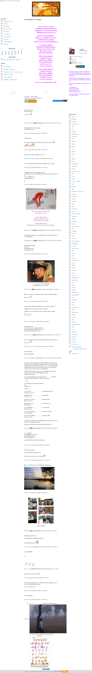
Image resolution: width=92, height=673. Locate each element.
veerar (73, 329)
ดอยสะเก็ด (74, 141)
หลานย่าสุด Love (7, 36)
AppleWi (73, 290)
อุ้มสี (28, 530)
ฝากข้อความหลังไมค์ (77, 56)
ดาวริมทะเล (29, 321)
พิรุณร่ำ (28, 301)
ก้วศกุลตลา (29, 460)
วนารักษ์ (73, 317)
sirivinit (30, 230)
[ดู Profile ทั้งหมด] (83, 53)
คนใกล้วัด (6, 23)
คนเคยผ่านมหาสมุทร (31, 158)
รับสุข (73, 228)
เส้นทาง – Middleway (8, 77)
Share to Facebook (58, 100)
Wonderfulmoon (75, 134)
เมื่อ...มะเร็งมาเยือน (8, 29)
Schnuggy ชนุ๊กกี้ (75, 294)
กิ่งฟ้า (28, 184)
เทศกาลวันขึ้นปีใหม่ (8, 41)
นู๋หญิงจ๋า (73, 144)
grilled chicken (75, 280)
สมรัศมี (73, 265)
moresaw (74, 314)
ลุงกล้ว (73, 178)
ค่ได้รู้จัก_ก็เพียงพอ (76, 324)
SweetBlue (29, 577)
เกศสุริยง (73, 267)
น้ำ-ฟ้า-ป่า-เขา (75, 344)
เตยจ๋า (73, 184)
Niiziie (73, 206)
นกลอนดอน (74, 270)
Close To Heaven (75, 248)
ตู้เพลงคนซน (74, 119)
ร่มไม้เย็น (73, 219)
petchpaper (74, 121)
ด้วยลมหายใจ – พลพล (8, 74)
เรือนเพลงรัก (6, 21)
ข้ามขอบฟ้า (74, 196)
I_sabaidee (74, 231)
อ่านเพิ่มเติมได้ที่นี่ (57, 671)
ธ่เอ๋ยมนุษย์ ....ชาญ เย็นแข (9, 69)
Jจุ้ (72, 282)
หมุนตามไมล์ (74, 299)
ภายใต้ (73, 304)
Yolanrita (73, 275)
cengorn (73, 258)
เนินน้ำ (28, 167)
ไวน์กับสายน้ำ (74, 166)
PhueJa (73, 146)
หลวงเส (28, 590)
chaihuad (74, 287)
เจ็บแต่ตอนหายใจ (75, 277)
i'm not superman (75, 226)
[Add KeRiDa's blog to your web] (80, 348)
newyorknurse (75, 334)
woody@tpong (75, 243)
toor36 (31, 240)
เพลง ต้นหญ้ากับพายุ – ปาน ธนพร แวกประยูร (13, 72)
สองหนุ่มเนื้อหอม (75, 260)
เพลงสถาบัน (6, 39)
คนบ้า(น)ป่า (74, 341)
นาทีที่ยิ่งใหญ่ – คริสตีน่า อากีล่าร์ (10, 79)
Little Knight (74, 221)
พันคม (73, 236)
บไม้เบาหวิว (74, 321)
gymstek (73, 253)
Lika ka (73, 319)
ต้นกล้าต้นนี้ (74, 209)
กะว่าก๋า (28, 568)
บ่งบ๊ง (73, 250)
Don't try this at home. (31, 346)
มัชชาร (31, 123)
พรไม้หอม (74, 339)
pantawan (74, 336)
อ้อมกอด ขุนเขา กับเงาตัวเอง (77, 191)
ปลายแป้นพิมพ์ (30, 357)
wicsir (73, 297)
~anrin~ (73, 272)
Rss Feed (74, 59)
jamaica (73, 116)
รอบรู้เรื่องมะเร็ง (7, 26)
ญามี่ (28, 428)
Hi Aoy (73, 255)
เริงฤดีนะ (29, 289)
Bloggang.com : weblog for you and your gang (10, 0)
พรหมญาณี (74, 131)
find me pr (74, 246)
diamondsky (29, 334)
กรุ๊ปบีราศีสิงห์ (74, 292)
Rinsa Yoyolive (75, 307)
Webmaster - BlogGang (77, 346)
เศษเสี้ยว (28, 253)
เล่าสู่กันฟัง (6, 44)
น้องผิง (73, 302)
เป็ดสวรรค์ (74, 158)
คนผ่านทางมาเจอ (75, 124)
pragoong (74, 194)
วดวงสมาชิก (6, 31)
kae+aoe (73, 262)
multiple (28, 149)
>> (22, 48)
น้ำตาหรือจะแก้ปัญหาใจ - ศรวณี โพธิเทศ (12, 59)
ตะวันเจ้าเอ (74, 233)
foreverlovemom (75, 312)
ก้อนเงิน (73, 285)
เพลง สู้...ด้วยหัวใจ (7, 66)
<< (1, 48)
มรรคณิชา (74, 238)
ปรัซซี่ (73, 327)
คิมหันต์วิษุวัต (74, 332)
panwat (28, 133)
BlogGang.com (75, 353)
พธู (72, 156)
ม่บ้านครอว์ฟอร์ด (75, 241)
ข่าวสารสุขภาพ (7, 34)
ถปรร (28, 546)
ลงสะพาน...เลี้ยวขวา (76, 181)
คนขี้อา (73, 309)
